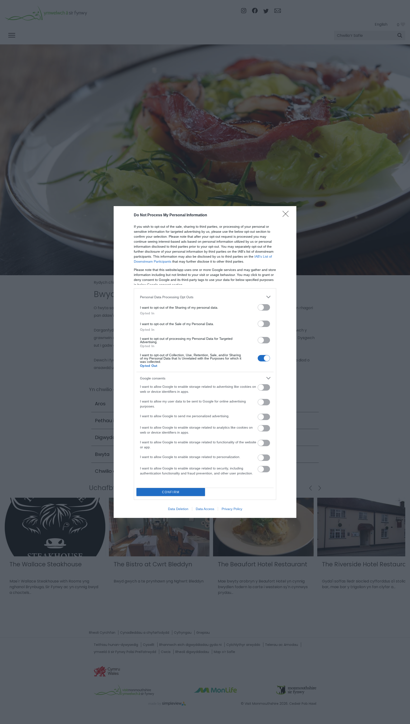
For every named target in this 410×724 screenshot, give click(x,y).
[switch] (264, 307)
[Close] (287, 215)
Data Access (205, 509)
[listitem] (205, 296)
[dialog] (205, 362)
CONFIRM (171, 492)
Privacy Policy (232, 509)
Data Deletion (178, 509)
